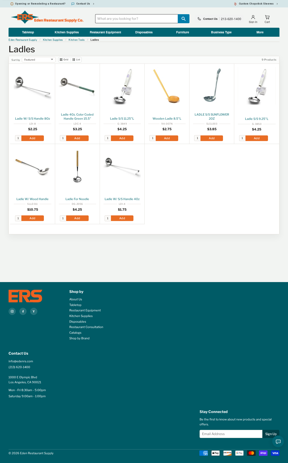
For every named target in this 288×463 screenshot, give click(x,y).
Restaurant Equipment (105, 32)
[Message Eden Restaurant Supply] (278, 441)
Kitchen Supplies (67, 32)
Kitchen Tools (77, 39)
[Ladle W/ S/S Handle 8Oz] (32, 85)
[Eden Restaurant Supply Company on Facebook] (23, 311)
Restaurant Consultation (86, 327)
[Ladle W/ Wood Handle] (32, 166)
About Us (75, 299)
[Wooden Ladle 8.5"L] (167, 85)
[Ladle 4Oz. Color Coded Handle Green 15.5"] (77, 85)
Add (32, 138)
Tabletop (28, 32)
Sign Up (271, 434)
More (259, 32)
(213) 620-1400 (19, 367)
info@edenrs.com (21, 361)
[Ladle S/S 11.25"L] (122, 85)
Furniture (182, 32)
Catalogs (75, 332)
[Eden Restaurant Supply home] (30, 296)
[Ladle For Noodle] (77, 166)
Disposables (144, 32)
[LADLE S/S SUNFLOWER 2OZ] (211, 85)
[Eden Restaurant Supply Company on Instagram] (12, 311)
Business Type (221, 32)
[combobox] (136, 18)
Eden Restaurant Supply (23, 39)
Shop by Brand (79, 338)
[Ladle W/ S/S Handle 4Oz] (122, 166)
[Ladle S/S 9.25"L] (256, 86)
